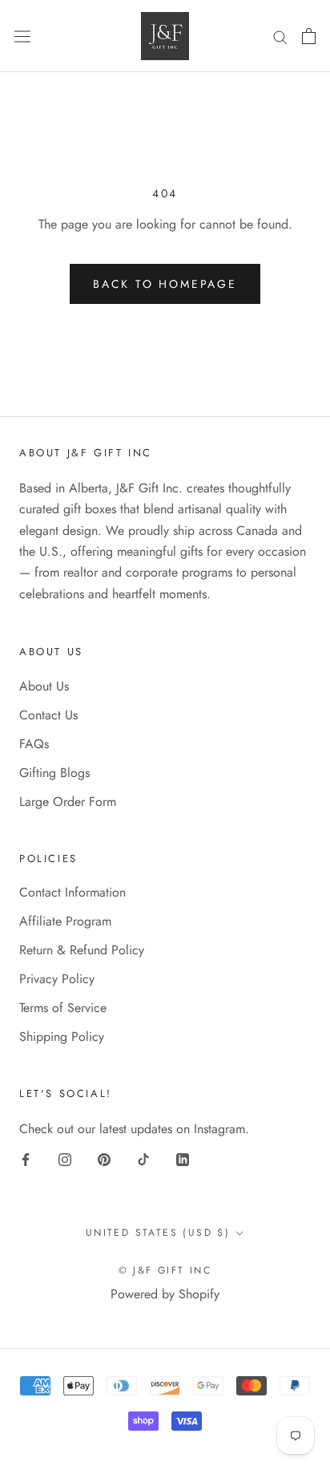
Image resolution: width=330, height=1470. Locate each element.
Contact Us (48, 715)
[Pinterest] (104, 1158)
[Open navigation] (22, 36)
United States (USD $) (158, 1232)
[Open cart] (309, 36)
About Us (44, 686)
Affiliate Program (65, 921)
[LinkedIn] (182, 1158)
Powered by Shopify (165, 1294)
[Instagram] (64, 1158)
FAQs (34, 744)
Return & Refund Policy (81, 950)
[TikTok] (143, 1158)
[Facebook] (25, 1158)
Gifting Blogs (54, 772)
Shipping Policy (61, 1036)
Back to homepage (165, 284)
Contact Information (72, 892)
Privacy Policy (57, 979)
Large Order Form (67, 801)
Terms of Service (63, 1007)
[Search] (280, 36)
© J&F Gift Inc (165, 1270)
